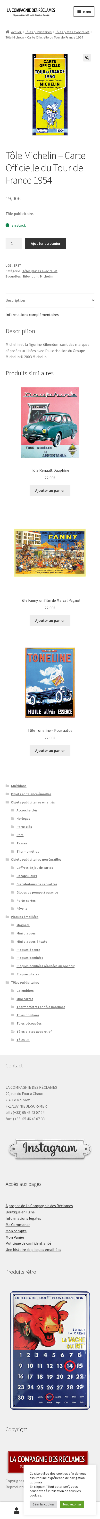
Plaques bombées (30, 958)
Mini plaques (26, 933)
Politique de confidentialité (28, 1243)
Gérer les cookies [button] (43, 1504)
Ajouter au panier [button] (50, 490)
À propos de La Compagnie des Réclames (39, 1205)
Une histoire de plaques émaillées (33, 1249)
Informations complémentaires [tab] (32, 314)
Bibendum (30, 276)
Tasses (22, 843)
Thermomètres (28, 851)
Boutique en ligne (20, 1212)
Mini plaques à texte (32, 941)
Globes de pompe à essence (37, 892)
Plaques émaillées (24, 917)
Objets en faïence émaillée (31, 794)
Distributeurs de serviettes (37, 884)
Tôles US (23, 1040)
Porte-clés (24, 827)
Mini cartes (25, 999)
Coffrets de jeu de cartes (35, 867)
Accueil (16, 32)
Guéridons (18, 786)
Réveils (22, 908)
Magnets (23, 925)
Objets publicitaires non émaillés (36, 859)
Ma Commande (18, 1224)
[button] (87, 58)
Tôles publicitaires (38, 32)
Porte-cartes (26, 900)
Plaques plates (28, 974)
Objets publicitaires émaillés (33, 802)
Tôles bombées (28, 1015)
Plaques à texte (28, 950)
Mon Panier (15, 1237)
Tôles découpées (29, 1023)
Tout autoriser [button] (72, 1504)
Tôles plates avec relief (72, 32)
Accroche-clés (27, 810)
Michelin (46, 276)
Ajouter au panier (45, 243)
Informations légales (23, 1218)
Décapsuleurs (27, 876)
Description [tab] (15, 300)
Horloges (23, 818)
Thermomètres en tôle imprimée (41, 1007)
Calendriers (25, 990)
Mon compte (16, 1230)
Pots (20, 835)
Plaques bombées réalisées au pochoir (46, 966)
